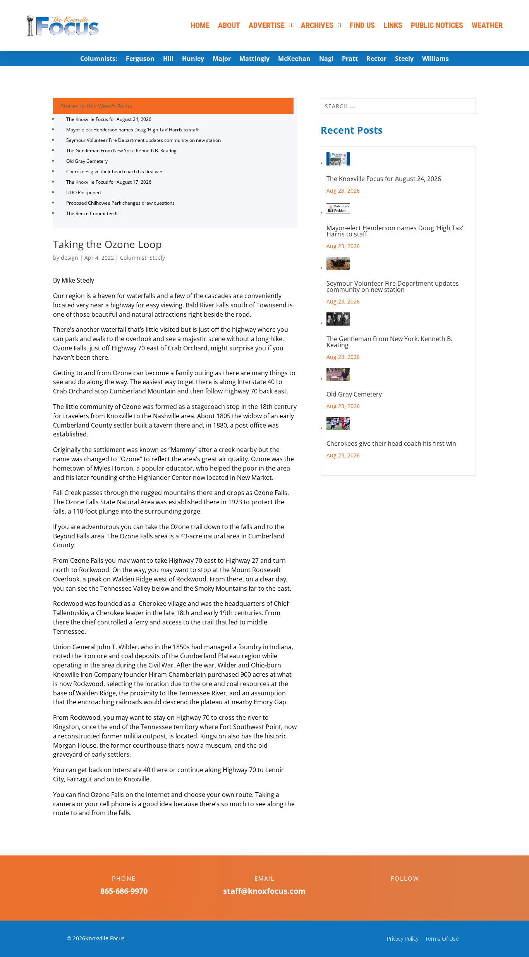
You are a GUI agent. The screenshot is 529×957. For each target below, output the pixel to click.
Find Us (362, 25)
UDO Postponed (83, 192)
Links (392, 25)
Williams (435, 59)
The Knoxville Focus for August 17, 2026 (108, 182)
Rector (376, 59)
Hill (168, 59)
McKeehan (294, 59)
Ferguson (140, 59)
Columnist (133, 257)
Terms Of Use (442, 938)
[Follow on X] (413, 892)
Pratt (350, 59)
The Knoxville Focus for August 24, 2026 (108, 119)
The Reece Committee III (92, 213)
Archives (317, 25)
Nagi (326, 59)
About (229, 25)
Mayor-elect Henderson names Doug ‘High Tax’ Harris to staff (132, 129)
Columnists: (98, 59)
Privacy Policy (402, 938)
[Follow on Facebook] (397, 892)
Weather (487, 25)
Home (200, 25)
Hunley (193, 59)
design (69, 257)
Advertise (267, 25)
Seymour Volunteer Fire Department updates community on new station (143, 140)
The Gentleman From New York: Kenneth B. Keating (121, 150)
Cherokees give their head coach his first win (114, 171)
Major (222, 59)
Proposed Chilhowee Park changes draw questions (120, 203)
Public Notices (437, 25)
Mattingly (254, 59)
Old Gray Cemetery (87, 161)
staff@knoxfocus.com (264, 891)
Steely (404, 59)
